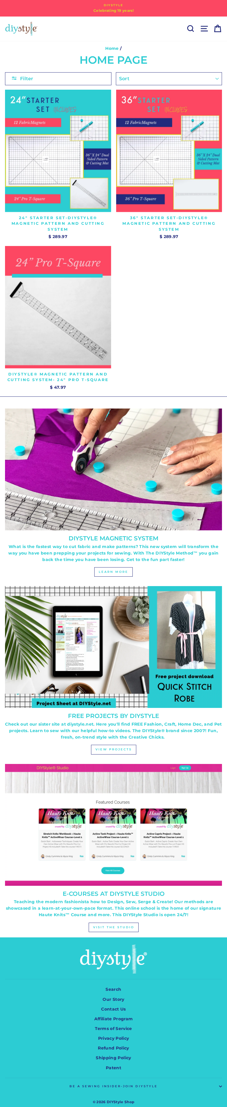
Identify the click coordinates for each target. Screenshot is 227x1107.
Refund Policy (113, 1048)
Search (113, 989)
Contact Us (113, 1009)
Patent (113, 1067)
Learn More (113, 572)
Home (112, 48)
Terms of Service (113, 1028)
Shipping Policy (113, 1057)
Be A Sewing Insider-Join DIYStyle (113, 1086)
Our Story (113, 999)
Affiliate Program (113, 1018)
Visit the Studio (113, 927)
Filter (26, 78)
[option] (113, 8)
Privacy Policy (113, 1038)
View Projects (113, 749)
